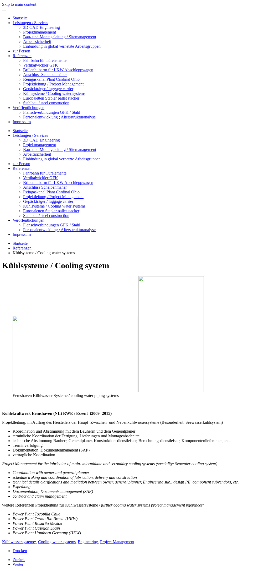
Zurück (19, 559)
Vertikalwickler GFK (40, 65)
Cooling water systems (57, 542)
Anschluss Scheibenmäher (45, 74)
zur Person (21, 51)
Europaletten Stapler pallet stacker (51, 98)
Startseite (20, 18)
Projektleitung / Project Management (53, 84)
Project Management (117, 542)
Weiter (18, 564)
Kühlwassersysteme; (19, 542)
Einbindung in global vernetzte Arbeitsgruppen (62, 46)
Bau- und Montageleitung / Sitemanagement (59, 37)
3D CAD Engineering (41, 27)
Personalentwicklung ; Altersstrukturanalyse (59, 117)
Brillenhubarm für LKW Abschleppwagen (58, 70)
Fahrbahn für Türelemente (44, 60)
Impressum (22, 121)
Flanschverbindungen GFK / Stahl (51, 112)
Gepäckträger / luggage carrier (48, 88)
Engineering (88, 542)
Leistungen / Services (30, 22)
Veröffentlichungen (28, 107)
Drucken (20, 550)
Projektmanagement (39, 32)
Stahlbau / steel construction (46, 103)
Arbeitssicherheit (37, 41)
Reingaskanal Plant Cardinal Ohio (51, 79)
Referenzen (22, 55)
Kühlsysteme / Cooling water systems (54, 93)
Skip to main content (19, 4)
